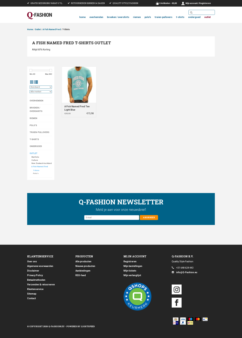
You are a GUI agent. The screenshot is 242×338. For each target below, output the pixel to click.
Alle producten (83, 261)
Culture (34, 160)
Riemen (137, 17)
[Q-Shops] (145, 297)
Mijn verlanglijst (132, 275)
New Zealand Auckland (41, 163)
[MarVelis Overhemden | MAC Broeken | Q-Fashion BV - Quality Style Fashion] (39, 15)
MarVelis (35, 157)
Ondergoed (194, 17)
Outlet (207, 17)
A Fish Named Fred (51, 29)
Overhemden (96, 17)
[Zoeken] (191, 12)
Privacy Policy (35, 275)
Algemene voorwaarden (40, 266)
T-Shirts (180, 17)
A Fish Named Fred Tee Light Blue (77, 108)
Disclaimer (33, 270)
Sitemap (31, 293)
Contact (31, 298)
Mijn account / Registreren (198, 3)
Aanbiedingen (82, 270)
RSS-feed (80, 275)
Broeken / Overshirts (118, 17)
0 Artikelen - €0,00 (168, 3)
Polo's (148, 17)
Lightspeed (88, 326)
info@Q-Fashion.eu (186, 272)
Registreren (129, 261)
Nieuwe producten (85, 266)
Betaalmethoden (36, 280)
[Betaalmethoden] (175, 319)
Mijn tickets (129, 270)
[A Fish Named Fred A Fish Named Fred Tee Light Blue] (79, 84)
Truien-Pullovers (163, 17)
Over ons (32, 261)
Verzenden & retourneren (41, 284)
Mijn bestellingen (132, 266)
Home (82, 17)
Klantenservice (35, 289)
